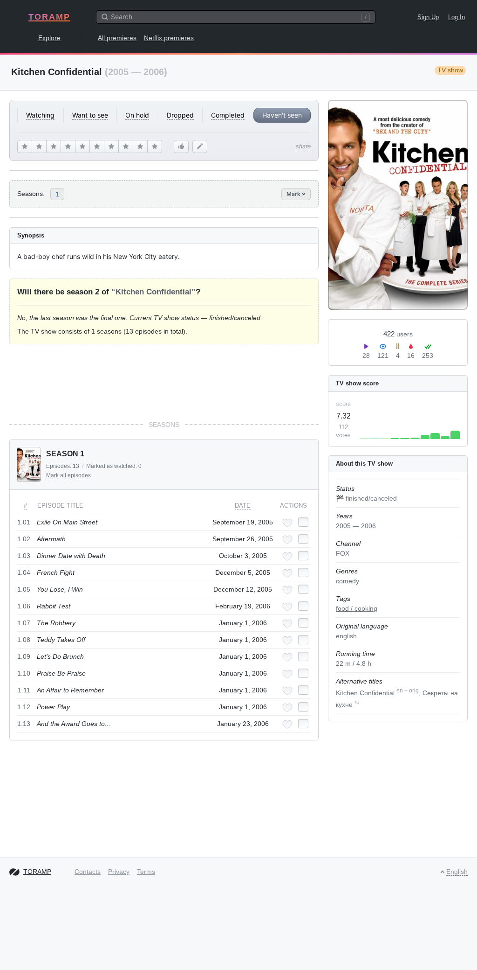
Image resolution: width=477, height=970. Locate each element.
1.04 (23, 572)
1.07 (23, 623)
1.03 (23, 555)
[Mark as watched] (303, 522)
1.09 (23, 656)
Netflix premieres (169, 38)
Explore (49, 38)
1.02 (23, 539)
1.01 (23, 522)
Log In (456, 17)
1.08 (23, 639)
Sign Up (428, 17)
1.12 (23, 707)
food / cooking (356, 608)
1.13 (23, 723)
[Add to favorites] (287, 522)
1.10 (23, 673)
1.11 (24, 690)
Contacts (88, 871)
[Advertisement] (164, 382)
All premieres (117, 38)
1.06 (23, 606)
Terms (146, 871)
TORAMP (49, 16)
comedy (347, 581)
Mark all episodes (68, 475)
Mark (294, 193)
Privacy (118, 871)
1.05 (23, 589)
